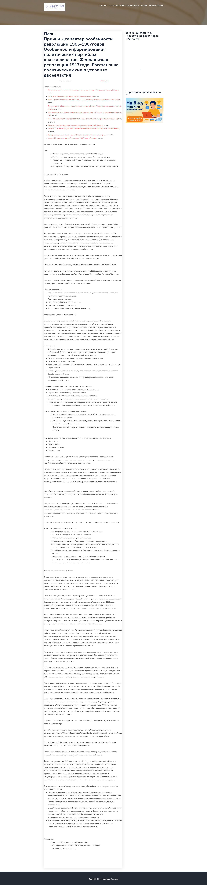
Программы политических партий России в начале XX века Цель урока (77, 135)
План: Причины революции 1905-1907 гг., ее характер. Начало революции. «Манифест (84, 99)
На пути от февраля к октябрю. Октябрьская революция (71, 96)
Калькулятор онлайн (136, 6)
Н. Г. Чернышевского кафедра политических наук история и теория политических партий (84, 119)
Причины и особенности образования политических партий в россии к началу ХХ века (83, 90)
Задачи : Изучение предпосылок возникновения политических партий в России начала (83, 128)
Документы (105, 81)
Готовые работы (116, 6)
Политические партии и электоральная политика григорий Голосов (75, 125)
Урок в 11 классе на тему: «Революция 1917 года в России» (72, 138)
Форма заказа (156, 6)
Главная (103, 6)
